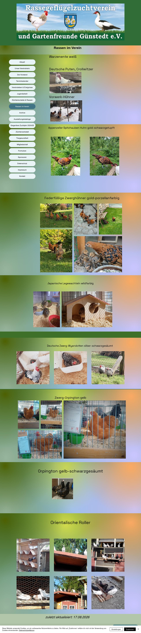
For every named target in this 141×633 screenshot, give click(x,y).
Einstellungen (116, 629)
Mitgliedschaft (22, 144)
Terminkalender (22, 81)
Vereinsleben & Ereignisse (22, 87)
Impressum (22, 170)
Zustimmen (130, 629)
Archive (22, 113)
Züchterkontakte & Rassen (22, 100)
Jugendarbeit (22, 94)
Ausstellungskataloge (22, 119)
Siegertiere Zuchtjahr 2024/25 (22, 125)
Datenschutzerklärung (26, 630)
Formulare (22, 151)
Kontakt (22, 176)
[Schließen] (138, 629)
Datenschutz (22, 163)
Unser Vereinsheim (22, 68)
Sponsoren (22, 157)
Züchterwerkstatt (22, 132)
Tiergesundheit (22, 138)
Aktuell (22, 62)
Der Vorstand (22, 75)
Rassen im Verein (22, 106)
